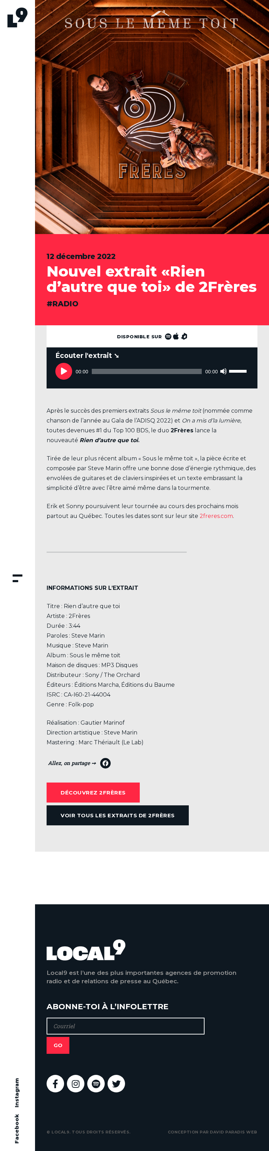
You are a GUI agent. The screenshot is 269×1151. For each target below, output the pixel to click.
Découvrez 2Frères (93, 792)
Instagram (16, 1092)
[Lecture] (63, 371)
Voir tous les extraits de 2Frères (118, 815)
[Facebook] (79, 765)
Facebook (16, 1129)
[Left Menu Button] (17, 579)
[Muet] (223, 371)
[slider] (239, 363)
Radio (65, 303)
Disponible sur (140, 336)
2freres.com (216, 516)
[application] (152, 371)
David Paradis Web (233, 1132)
